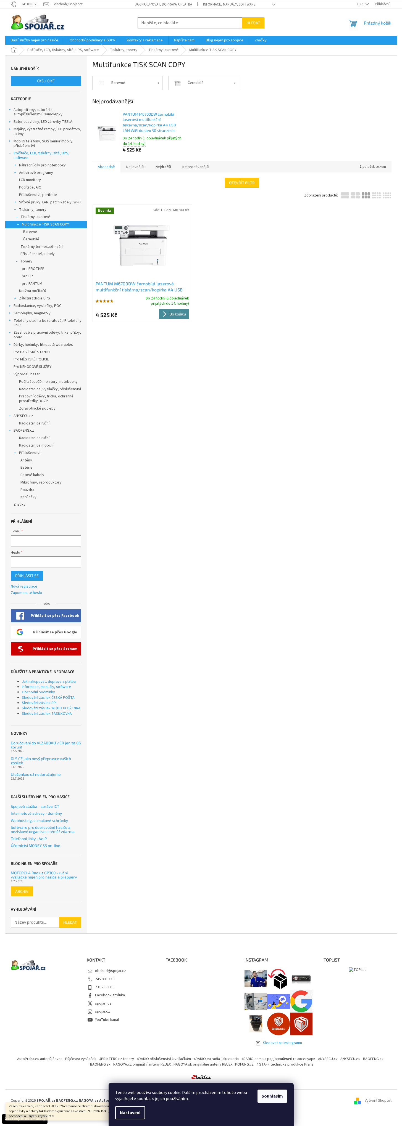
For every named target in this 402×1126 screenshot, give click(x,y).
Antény (26, 460)
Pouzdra (27, 490)
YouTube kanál (107, 1020)
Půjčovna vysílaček (80, 1059)
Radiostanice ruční (34, 423)
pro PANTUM (32, 283)
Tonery (26, 261)
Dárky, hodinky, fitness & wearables (43, 344)
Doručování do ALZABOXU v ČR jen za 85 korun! (46, 745)
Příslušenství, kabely (37, 254)
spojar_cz (103, 1003)
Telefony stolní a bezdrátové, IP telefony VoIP (48, 323)
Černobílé (31, 239)
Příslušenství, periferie (38, 195)
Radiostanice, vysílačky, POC (37, 306)
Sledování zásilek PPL (39, 703)
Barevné (30, 232)
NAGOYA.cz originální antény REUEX (142, 1064)
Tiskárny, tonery (32, 210)
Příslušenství (29, 453)
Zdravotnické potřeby (37, 408)
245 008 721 (104, 979)
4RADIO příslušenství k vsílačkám (164, 1059)
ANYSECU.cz (23, 416)
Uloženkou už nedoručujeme (36, 774)
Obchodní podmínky (38, 692)
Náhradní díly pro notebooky (42, 165)
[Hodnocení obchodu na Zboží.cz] (201, 1077)
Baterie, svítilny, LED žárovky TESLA (43, 121)
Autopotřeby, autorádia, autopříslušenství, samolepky (38, 112)
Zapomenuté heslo (26, 593)
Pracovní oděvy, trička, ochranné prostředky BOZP (46, 399)
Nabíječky (28, 497)
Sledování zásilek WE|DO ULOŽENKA (51, 708)
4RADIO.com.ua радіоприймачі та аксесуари (278, 1059)
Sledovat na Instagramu (282, 1043)
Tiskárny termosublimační (41, 246)
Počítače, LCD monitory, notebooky (48, 381)
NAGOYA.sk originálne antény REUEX (203, 1064)
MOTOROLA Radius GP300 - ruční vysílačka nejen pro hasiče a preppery (44, 875)
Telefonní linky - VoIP (29, 838)
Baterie (26, 467)
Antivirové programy (36, 173)
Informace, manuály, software (229, 4)
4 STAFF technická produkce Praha (285, 1064)
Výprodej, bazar (27, 374)
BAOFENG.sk (100, 1064)
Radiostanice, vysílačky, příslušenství (50, 389)
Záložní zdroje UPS (34, 298)
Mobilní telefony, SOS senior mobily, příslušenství (43, 144)
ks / (46, 80)
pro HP (27, 276)
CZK (360, 4)
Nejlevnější (135, 167)
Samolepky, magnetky (32, 313)
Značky (19, 504)
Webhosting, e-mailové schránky (39, 820)
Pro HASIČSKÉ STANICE (32, 352)
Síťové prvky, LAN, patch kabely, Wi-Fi (50, 202)
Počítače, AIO (30, 187)
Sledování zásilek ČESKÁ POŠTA (48, 697)
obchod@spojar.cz (110, 971)
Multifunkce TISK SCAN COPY (45, 224)
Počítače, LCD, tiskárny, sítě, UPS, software (41, 155)
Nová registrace (24, 586)
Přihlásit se (27, 575)
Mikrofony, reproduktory (40, 482)
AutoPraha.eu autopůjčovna (39, 1059)
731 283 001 (104, 987)
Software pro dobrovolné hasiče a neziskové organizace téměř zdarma (43, 829)
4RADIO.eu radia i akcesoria (216, 1059)
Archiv (21, 891)
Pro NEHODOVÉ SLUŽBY (32, 367)
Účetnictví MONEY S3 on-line (35, 845)
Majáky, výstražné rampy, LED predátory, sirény (47, 131)
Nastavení (130, 1113)
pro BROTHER (33, 269)
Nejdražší (163, 167)
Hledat (253, 22)
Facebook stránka (110, 995)
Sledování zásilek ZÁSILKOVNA (47, 713)
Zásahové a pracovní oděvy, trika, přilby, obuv (47, 335)
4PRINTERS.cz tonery (116, 1059)
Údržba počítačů (32, 291)
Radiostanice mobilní (36, 445)
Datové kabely (32, 475)
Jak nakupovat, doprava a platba (163, 4)
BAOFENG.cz (24, 430)
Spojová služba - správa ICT (35, 806)
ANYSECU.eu (350, 1059)
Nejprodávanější (195, 167)
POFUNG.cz (244, 1064)
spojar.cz (102, 1011)
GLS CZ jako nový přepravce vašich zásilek (41, 760)
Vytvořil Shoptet (378, 1100)
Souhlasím (272, 1096)
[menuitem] (34, 40)
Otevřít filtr (242, 182)
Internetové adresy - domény (36, 813)
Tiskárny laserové (35, 217)
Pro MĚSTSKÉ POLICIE (31, 359)
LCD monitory (30, 180)
